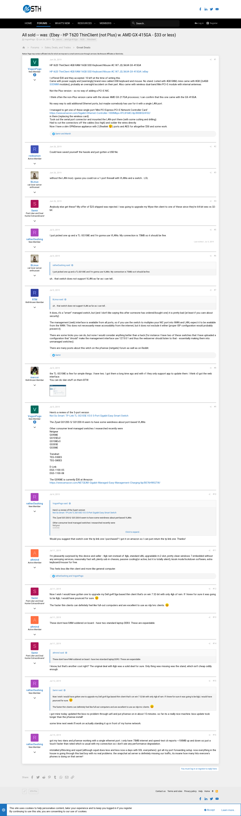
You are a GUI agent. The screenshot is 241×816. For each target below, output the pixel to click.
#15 (214, 681)
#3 (215, 172)
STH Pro (33, 791)
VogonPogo (29, 39)
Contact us (161, 791)
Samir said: (58, 690)
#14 (214, 643)
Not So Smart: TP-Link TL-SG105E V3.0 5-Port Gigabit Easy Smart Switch (89, 415)
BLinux (35, 181)
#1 (215, 59)
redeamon (35, 155)
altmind (34, 559)
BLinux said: (58, 299)
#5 (215, 230)
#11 (214, 550)
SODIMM (54, 84)
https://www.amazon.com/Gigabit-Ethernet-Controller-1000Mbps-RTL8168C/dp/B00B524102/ (100, 113)
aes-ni (59, 39)
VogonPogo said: (60, 503)
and (63, 134)
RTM (34, 299)
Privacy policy (190, 791)
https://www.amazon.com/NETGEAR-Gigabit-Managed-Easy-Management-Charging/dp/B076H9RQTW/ (105, 482)
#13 (214, 617)
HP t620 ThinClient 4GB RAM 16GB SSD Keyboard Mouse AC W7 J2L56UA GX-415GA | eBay (99, 71)
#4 (215, 201)
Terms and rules (175, 791)
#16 (214, 735)
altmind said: (58, 653)
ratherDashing (34, 239)
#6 (215, 256)
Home (207, 791)
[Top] (213, 791)
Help (200, 791)
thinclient (91, 39)
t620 (82, 39)
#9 (215, 407)
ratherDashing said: (61, 265)
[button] (50, 23)
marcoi (34, 377)
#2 (215, 146)
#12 (214, 589)
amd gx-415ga (71, 39)
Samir (34, 210)
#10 (214, 494)
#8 (215, 368)
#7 (215, 290)
